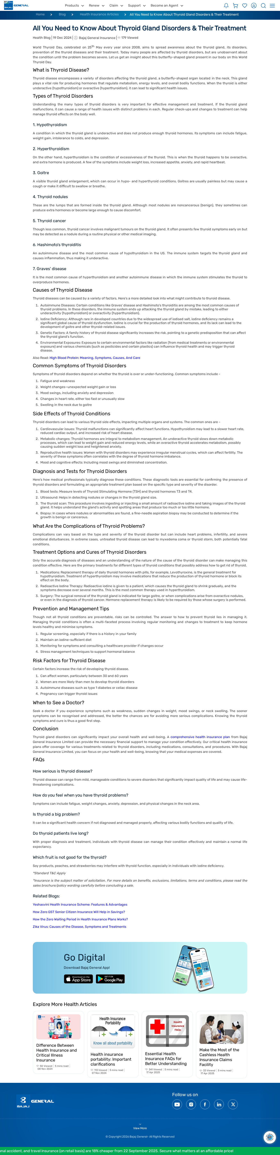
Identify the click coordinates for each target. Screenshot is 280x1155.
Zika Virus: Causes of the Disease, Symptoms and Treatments (79, 927)
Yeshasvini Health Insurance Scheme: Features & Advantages (80, 904)
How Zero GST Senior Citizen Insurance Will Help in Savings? (79, 912)
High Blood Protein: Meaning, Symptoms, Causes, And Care (95, 358)
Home (40, 14)
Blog (62, 14)
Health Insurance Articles (99, 14)
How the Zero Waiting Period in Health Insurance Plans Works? (80, 919)
